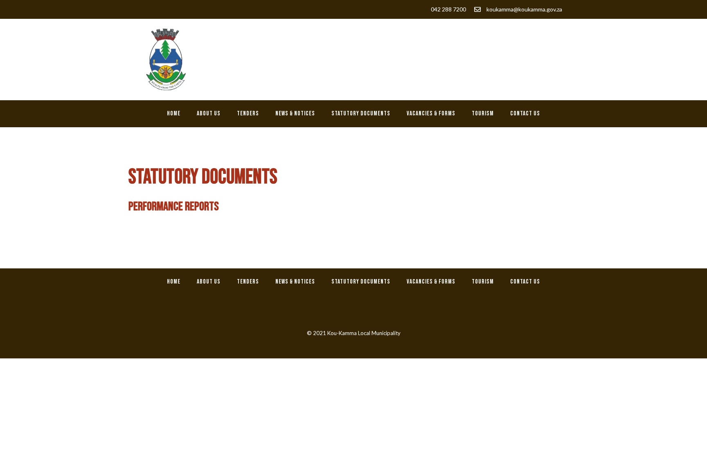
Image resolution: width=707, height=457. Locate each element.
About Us (209, 113)
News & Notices (295, 113)
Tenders (248, 113)
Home (173, 113)
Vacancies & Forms (431, 113)
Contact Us (525, 113)
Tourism (483, 113)
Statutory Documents (360, 113)
